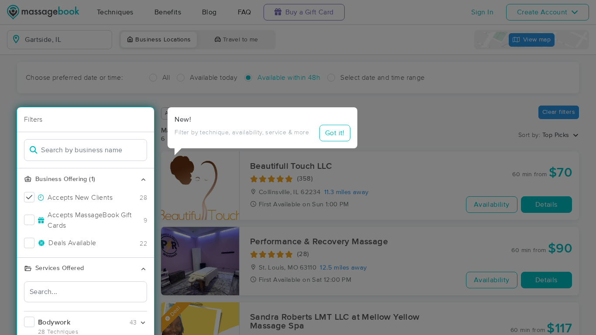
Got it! (335, 133)
